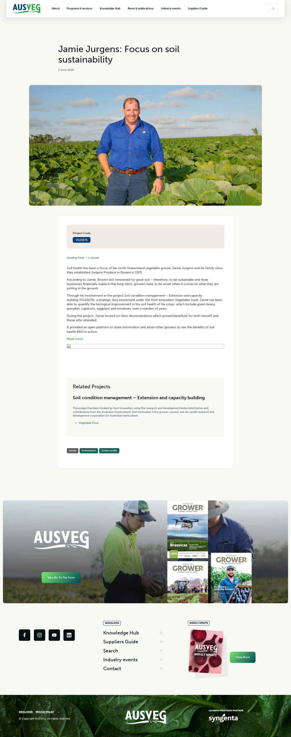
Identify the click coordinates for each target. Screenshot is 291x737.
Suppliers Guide (120, 641)
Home (70, 261)
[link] (24, 635)
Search (110, 651)
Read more (75, 339)
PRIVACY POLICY (45, 712)
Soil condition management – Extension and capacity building (139, 397)
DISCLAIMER (26, 712)
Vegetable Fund (88, 422)
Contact (112, 668)
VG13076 (82, 240)
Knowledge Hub (121, 633)
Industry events (120, 659)
